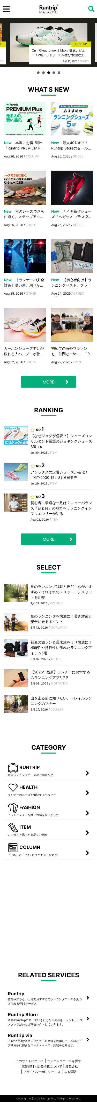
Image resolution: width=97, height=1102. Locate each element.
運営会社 (71, 1066)
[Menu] (6, 9)
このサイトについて (30, 1061)
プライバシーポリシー (38, 1072)
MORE (49, 382)
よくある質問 (67, 1072)
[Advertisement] (48, 913)
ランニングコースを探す (64, 1061)
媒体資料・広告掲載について (42, 1066)
